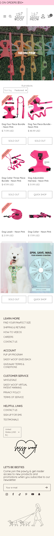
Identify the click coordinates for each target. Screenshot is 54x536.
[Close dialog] (51, 244)
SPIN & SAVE (41, 289)
